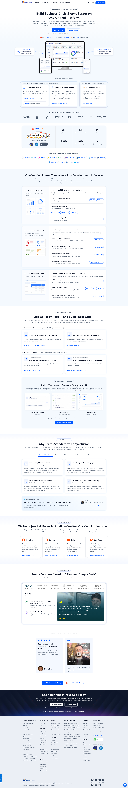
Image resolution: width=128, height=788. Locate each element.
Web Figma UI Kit (44, 770)
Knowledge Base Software (29, 760)
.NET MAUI (100, 288)
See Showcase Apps (98, 296)
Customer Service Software (29, 758)
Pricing (62, 2)
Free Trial (42, 723)
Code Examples (55, 749)
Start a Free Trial (58, 30)
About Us (67, 2)
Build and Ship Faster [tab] (45, 455)
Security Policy (51, 783)
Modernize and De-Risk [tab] (82, 455)
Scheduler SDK (56, 212)
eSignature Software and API (30, 756)
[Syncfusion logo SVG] (27, 2)
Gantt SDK (65, 212)
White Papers (54, 742)
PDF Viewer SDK (99, 247)
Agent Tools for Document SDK (76, 370)
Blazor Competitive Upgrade (71, 723)
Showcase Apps (87, 753)
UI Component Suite (97, 281)
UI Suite (32, 103)
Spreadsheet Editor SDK (96, 262)
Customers (85, 725)
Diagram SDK (73, 212)
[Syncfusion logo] (29, 779)
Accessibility (54, 751)
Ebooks (53, 740)
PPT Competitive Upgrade (70, 747)
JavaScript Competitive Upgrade (72, 727)
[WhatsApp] (98, 738)
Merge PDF (42, 733)
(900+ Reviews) (65, 37)
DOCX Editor (43, 744)
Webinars (53, 756)
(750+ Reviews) (49, 37)
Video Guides (86, 751)
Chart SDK (100, 199)
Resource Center (55, 758)
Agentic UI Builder (40, 345)
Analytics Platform (27, 752)
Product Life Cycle (55, 734)
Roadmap (85, 758)
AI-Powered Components (31, 370)
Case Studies (54, 744)
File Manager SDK (98, 219)
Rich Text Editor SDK (86, 219)
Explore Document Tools (58, 103)
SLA (52, 732)
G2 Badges (76, 37)
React (93, 288)
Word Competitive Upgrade (71, 743)
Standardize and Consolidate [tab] (63, 455)
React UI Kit (43, 764)
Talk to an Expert (73, 30)
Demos (84, 742)
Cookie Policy (32, 783)
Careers (85, 732)
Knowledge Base (55, 725)
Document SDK (99, 239)
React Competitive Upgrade (71, 729)
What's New (86, 756)
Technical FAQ (54, 747)
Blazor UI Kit (43, 766)
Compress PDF (43, 736)
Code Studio (26, 749)
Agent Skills (27, 345)
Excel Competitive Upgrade (70, 745)
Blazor (87, 288)
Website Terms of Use (41, 783)
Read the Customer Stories (51, 683)
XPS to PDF (42, 738)
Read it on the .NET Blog (91, 505)
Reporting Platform (27, 754)
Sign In (93, 2)
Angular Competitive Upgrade (71, 725)
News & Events (86, 729)
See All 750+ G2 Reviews (75, 683)
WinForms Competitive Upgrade (72, 736)
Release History (87, 760)
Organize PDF (43, 740)
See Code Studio (87, 103)
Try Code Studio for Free (64, 423)
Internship (85, 734)
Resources (54, 2)
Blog (84, 727)
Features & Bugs (55, 729)
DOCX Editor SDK (98, 254)
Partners (85, 736)
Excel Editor (43, 747)
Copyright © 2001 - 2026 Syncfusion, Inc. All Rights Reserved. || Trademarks (39, 785)
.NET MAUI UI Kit (44, 762)
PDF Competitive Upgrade (70, 741)
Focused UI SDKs (34, 99)
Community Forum (55, 723)
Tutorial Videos (86, 749)
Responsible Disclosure (60, 783)
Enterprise (45, 2)
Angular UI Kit (43, 768)
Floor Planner (43, 742)
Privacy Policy (25, 783)
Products (36, 2)
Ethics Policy (69, 783)
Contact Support (55, 727)
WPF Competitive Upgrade (70, 738)
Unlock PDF (42, 731)
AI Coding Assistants (73, 345)
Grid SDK (92, 199)
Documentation (87, 744)
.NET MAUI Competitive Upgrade (72, 734)
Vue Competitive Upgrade (70, 732)
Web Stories (54, 753)
